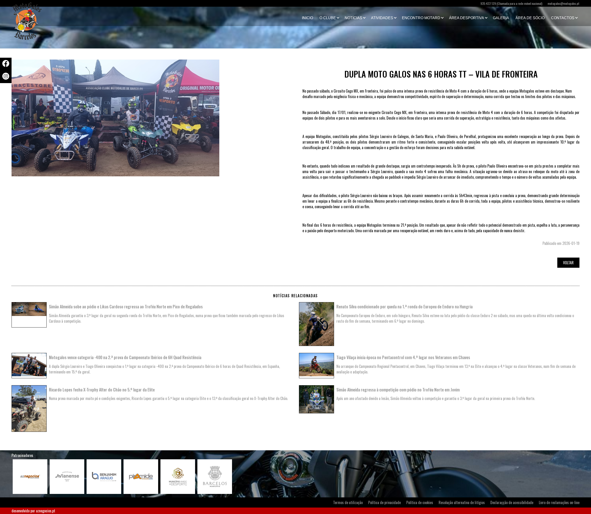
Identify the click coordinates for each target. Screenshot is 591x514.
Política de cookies (419, 502)
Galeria (501, 18)
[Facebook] (5, 65)
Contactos (562, 18)
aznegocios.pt (45, 511)
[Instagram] (5, 78)
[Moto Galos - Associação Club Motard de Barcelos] (35, 16)
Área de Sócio (530, 18)
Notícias (353, 18)
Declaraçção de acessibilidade (511, 502)
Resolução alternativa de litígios (462, 502)
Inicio (307, 18)
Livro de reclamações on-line (559, 502)
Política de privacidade (384, 502)
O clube (328, 18)
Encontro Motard (421, 18)
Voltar (568, 262)
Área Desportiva (466, 18)
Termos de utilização (348, 502)
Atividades (382, 18)
